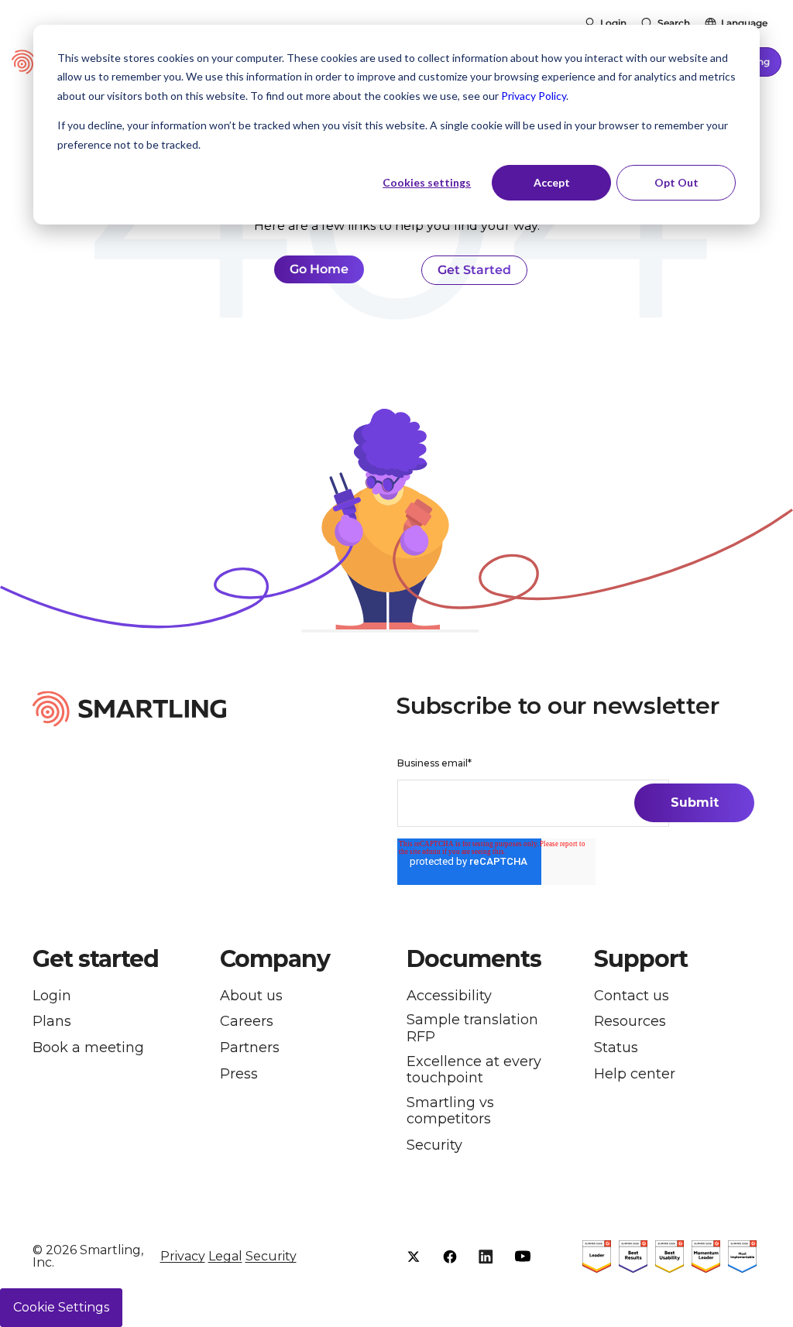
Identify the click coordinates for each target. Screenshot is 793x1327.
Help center (634, 1074)
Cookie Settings (61, 1307)
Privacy (182, 1256)
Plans (52, 1021)
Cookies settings (427, 182)
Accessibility (449, 996)
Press (239, 1074)
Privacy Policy (533, 95)
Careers (246, 1021)
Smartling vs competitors (450, 1111)
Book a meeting (88, 1048)
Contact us (631, 996)
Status (616, 1048)
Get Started (474, 269)
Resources (630, 1021)
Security (434, 1145)
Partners (250, 1048)
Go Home (319, 269)
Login (613, 23)
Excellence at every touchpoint (474, 1070)
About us (251, 996)
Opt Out (676, 182)
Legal (225, 1256)
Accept (552, 182)
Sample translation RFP (472, 1028)
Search (673, 23)
